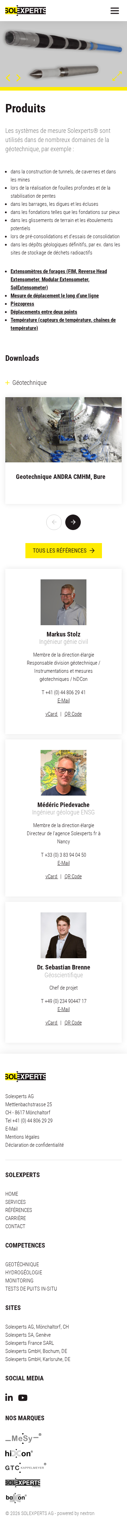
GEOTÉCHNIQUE (22, 1247)
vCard (52, 696)
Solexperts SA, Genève (28, 1317)
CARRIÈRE (15, 1201)
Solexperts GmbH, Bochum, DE (36, 1333)
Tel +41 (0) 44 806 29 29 (29, 1103)
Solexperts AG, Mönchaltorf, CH (37, 1309)
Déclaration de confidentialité (34, 1127)
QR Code (73, 696)
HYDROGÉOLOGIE (23, 1255)
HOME (11, 1176)
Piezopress (22, 286)
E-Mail (64, 682)
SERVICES (15, 1184)
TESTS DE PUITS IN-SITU (31, 1271)
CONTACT (15, 1209)
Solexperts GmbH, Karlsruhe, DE (37, 1341)
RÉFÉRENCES (18, 1192)
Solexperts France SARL (29, 1325)
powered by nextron (76, 1495)
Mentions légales (22, 1119)
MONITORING (19, 1263)
